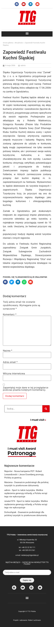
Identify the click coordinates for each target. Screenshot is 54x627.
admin (7, 490)
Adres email (10, 362)
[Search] (46, 408)
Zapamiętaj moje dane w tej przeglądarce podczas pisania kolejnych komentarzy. (25, 388)
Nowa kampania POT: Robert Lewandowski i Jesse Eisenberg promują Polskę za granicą (23, 474)
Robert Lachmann (34, 620)
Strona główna (8, 43)
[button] (27, 33)
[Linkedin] (31, 4)
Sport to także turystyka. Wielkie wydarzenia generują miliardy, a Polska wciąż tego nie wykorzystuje (25, 493)
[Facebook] (17, 4)
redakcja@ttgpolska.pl (30, 555)
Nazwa (7, 350)
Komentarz (9, 314)
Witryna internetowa (14, 373)
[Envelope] (37, 4)
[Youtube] (24, 4)
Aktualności (19, 43)
